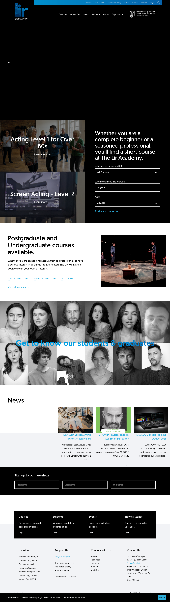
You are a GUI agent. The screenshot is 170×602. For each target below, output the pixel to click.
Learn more (41, 154)
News (86, 14)
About (106, 14)
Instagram (95, 563)
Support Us (117, 14)
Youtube (95, 566)
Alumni (88, 2)
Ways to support (62, 556)
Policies (144, 2)
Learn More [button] (80, 597)
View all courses (17, 287)
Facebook (95, 559)
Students (96, 14)
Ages (97, 197)
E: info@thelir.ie (134, 563)
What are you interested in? (108, 166)
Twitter (94, 556)
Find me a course (105, 211)
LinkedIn (95, 569)
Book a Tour (99, 2)
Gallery (126, 2)
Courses (63, 14)
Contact (135, 2)
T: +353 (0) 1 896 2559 (136, 559)
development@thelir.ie (65, 576)
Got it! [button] (162, 598)
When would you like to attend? (110, 181)
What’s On (75, 14)
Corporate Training (114, 2)
